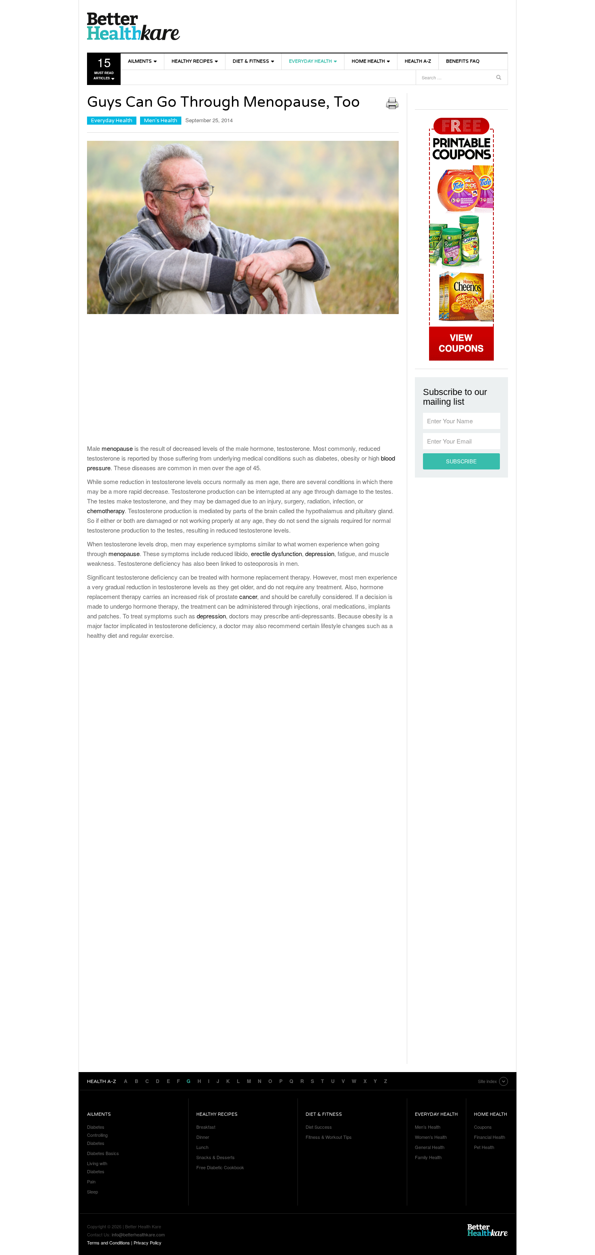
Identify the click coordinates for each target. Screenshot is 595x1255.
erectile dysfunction (276, 553)
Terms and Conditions (108, 1242)
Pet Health (484, 1147)
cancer (248, 596)
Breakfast (205, 1126)
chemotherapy (106, 510)
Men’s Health (427, 1126)
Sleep (92, 1191)
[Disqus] (243, 751)
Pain (91, 1181)
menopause (117, 448)
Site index (487, 1081)
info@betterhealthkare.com (138, 1234)
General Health (429, 1147)
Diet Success (319, 1126)
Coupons (483, 1126)
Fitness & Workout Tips (329, 1137)
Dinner (202, 1137)
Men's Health (160, 120)
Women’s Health (431, 1137)
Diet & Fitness (251, 61)
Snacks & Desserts (215, 1157)
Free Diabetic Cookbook (220, 1167)
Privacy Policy (148, 1242)
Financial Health (489, 1137)
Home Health (368, 61)
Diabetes (95, 1126)
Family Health (428, 1157)
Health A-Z (418, 61)
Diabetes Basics (103, 1153)
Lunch (202, 1147)
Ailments (140, 61)
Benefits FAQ (463, 61)
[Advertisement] (243, 380)
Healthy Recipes (192, 61)
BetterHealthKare (133, 26)
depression (319, 553)
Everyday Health (310, 61)
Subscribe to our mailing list (455, 397)
